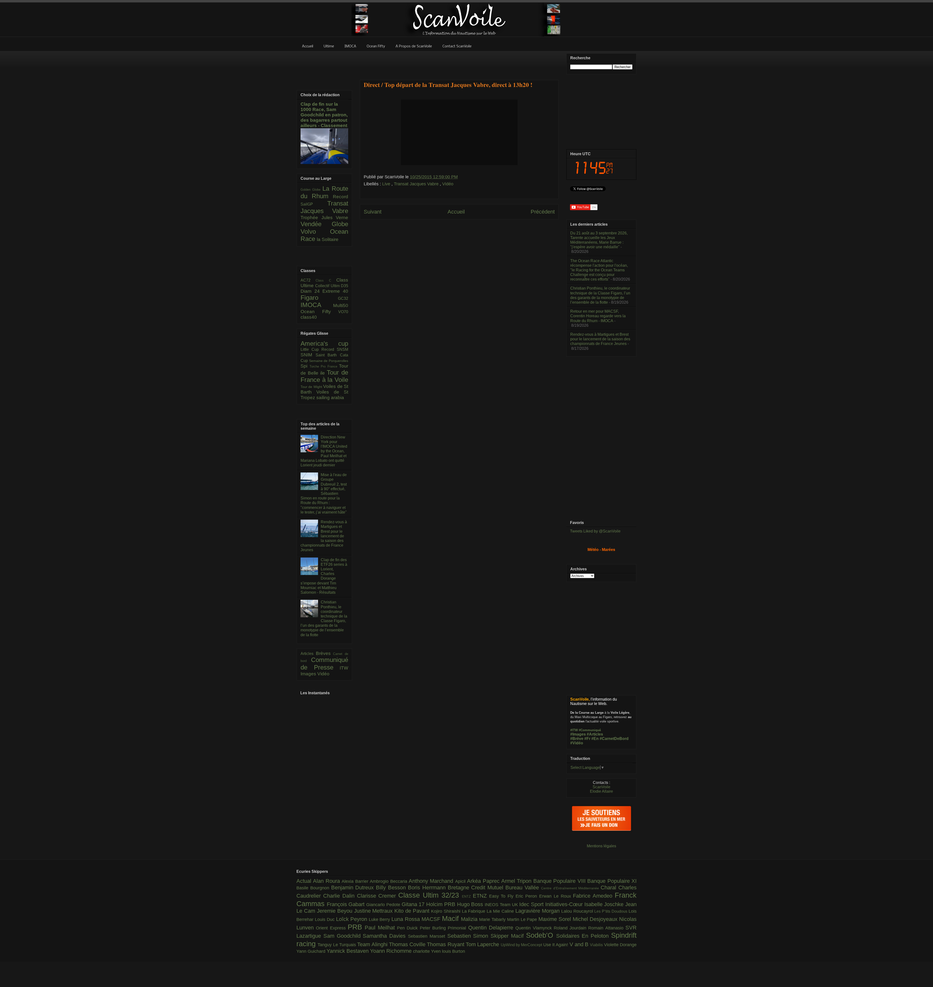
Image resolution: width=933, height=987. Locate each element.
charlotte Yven (427, 951)
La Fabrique (474, 911)
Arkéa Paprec (484, 881)
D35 (344, 286)
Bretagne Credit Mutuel (476, 887)
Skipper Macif (508, 936)
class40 (309, 317)
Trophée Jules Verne (324, 217)
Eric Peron (527, 896)
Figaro (319, 297)
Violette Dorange (620, 944)
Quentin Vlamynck (534, 928)
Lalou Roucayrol (578, 911)
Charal (609, 887)
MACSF (432, 919)
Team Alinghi (373, 944)
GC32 (343, 298)
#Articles (595, 734)
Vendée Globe (324, 224)
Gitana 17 (414, 904)
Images (309, 673)
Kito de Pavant (412, 911)
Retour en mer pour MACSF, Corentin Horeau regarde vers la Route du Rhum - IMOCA (598, 316)
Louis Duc (325, 919)
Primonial (458, 928)
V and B (580, 944)
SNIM (308, 354)
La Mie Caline (501, 911)
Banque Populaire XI (612, 881)
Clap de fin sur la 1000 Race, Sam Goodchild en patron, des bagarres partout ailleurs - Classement (324, 115)
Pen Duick (408, 928)
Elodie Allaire (601, 791)
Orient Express (332, 928)
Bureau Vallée (523, 887)
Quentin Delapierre (492, 928)
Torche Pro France (324, 366)
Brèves (324, 653)
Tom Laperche (483, 944)
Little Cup (311, 349)
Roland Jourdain (571, 928)
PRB (356, 927)
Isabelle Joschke (604, 904)
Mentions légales (601, 846)
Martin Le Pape (523, 919)
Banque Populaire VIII (560, 881)
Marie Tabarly (493, 919)
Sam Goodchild (343, 936)
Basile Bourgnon (313, 887)
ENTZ (467, 896)
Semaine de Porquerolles (328, 361)
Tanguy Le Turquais (337, 944)
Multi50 (340, 305)
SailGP (314, 204)
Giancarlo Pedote (383, 904)
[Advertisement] (459, 62)
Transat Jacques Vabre (417, 183)
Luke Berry (380, 919)
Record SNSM (334, 349)
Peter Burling (434, 928)
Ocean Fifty (319, 311)
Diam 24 (311, 291)
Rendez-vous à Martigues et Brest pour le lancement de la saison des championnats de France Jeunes (324, 536)
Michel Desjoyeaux (596, 919)
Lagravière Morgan (538, 911)
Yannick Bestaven (348, 951)
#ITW (574, 730)
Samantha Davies (385, 936)
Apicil (461, 881)
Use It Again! (556, 944)
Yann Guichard (311, 951)
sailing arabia (330, 397)
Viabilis (597, 945)
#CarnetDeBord (614, 739)
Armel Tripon (517, 881)
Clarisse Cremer (377, 896)
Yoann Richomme (391, 951)
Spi (305, 366)
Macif (451, 918)
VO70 (343, 312)
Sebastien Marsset (427, 936)
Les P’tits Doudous (611, 911)
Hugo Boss (471, 904)
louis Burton (453, 951)
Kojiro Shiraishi (446, 911)
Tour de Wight (312, 387)
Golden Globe (311, 189)
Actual (304, 881)
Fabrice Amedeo (594, 896)
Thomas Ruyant (446, 944)
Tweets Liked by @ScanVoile (595, 531)
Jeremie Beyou (335, 911)
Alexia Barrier (356, 881)
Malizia (470, 919)
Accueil (456, 212)
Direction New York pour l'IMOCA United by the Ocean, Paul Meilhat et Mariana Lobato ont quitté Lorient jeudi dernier (324, 451)
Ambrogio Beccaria (389, 881)
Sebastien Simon (469, 936)
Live (386, 183)
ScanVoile (601, 787)
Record (340, 196)
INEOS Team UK (502, 904)
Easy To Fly (502, 896)
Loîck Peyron (352, 919)
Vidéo (447, 183)
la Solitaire (327, 239)
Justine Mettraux (374, 911)
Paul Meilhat (381, 928)
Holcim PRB (441, 904)
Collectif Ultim (328, 286)
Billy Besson (392, 887)
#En (595, 739)
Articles (308, 654)
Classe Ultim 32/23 (430, 895)
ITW (344, 667)
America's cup (324, 343)
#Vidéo (576, 743)
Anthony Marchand (432, 881)
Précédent (543, 212)
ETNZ (481, 896)
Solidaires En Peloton (583, 936)
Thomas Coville (408, 944)
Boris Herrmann (428, 887)
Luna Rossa (406, 919)
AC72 (308, 280)
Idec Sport (532, 904)
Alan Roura (327, 881)
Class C (326, 280)
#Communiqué (590, 730)
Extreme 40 (335, 291)
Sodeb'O (541, 935)
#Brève (576, 739)
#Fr (587, 739)
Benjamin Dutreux (353, 887)
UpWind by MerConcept (522, 945)
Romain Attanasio (606, 928)
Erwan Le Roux (556, 896)
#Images (578, 734)
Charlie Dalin (340, 896)
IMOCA (317, 304)
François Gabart (346, 904)
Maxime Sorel (555, 919)
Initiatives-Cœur (564, 904)
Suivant (372, 212)
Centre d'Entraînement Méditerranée (571, 888)
